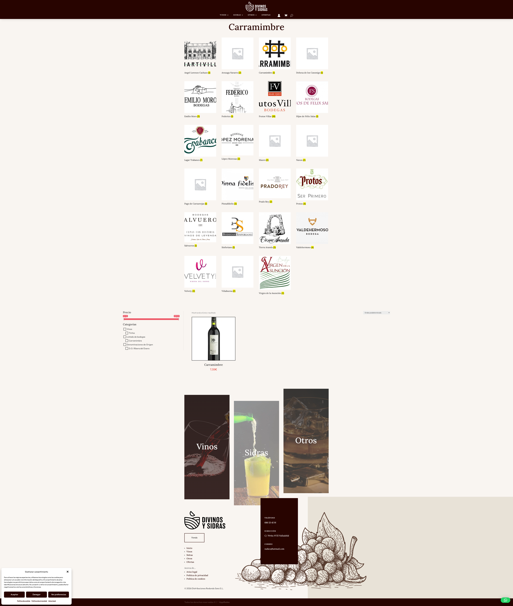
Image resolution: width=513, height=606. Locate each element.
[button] (67, 571)
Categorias (129, 324)
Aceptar (14, 594)
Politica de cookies (23, 601)
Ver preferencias (58, 594)
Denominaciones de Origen (140, 344)
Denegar (36, 594)
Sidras (237, 15)
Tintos (132, 333)
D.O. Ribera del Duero (139, 348)
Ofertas (266, 15)
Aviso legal (52, 601)
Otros (251, 15)
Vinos (223, 15)
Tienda (194, 537)
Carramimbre (135, 340)
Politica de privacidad (39, 601)
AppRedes (224, 602)
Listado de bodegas (136, 336)
